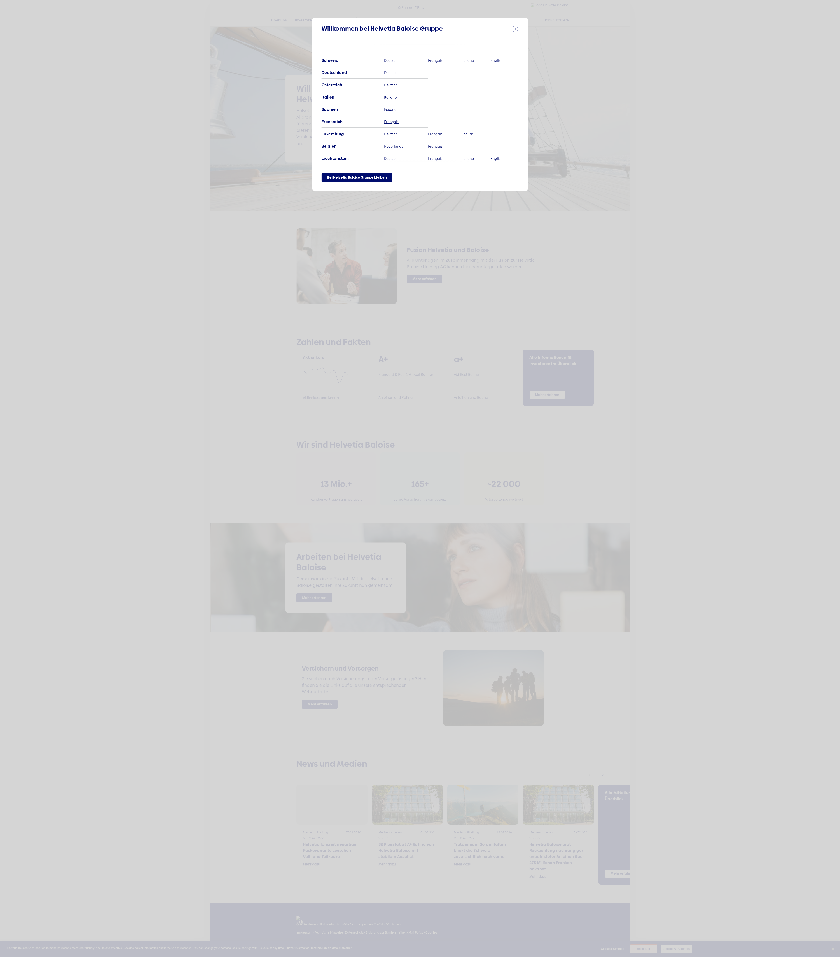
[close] (515, 30)
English (497, 60)
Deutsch (391, 60)
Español (390, 109)
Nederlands (393, 146)
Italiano (467, 60)
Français (435, 60)
